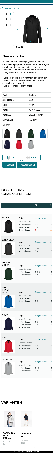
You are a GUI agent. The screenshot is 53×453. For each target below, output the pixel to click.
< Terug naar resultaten (10, 8)
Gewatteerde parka (9, 435)
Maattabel (9, 165)
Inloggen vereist (40, 218)
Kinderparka (26, 435)
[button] (17, 29)
